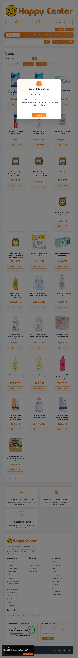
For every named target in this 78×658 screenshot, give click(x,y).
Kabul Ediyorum (28, 654)
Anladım (39, 115)
